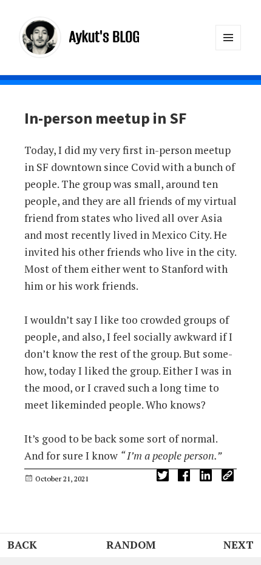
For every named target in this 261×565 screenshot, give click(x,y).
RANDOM (130, 545)
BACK (22, 545)
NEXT (238, 545)
